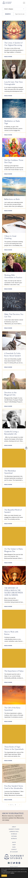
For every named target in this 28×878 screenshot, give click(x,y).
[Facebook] (9, 863)
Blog (14, 847)
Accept (4, 875)
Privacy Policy (14, 866)
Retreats (14, 838)
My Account (14, 852)
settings (12, 873)
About (14, 827)
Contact (14, 849)
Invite (14, 842)
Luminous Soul (14, 831)
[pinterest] (17, 863)
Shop (14, 845)
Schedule (14, 834)
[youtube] (19, 863)
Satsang (14, 836)
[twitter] (14, 863)
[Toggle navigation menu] (24, 3)
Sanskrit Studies (14, 829)
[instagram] (11, 863)
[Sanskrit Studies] (7, 3)
